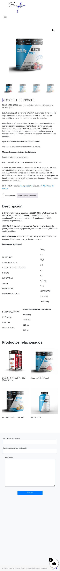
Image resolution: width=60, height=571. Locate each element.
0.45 (43, 186)
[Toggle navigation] (5, 17)
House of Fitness (14, 568)
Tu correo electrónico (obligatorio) (15, 448)
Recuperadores (26, 186)
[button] (53, 30)
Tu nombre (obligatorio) (11, 438)
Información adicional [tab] (27, 195)
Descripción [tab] (10, 195)
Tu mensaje (9, 458)
